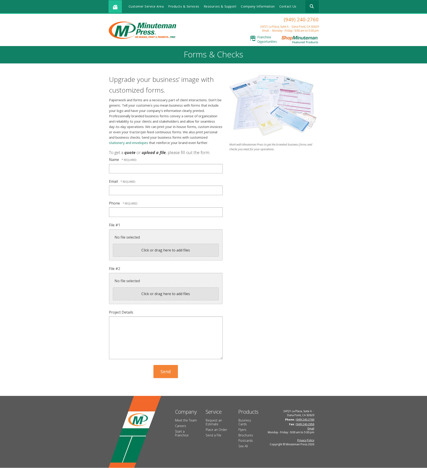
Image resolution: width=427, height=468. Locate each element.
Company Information (258, 6)
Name (114, 159)
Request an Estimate (214, 422)
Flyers (242, 429)
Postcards (245, 440)
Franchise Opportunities (267, 39)
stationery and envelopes (128, 142)
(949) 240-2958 (305, 424)
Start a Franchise (182, 433)
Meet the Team (186, 420)
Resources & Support (220, 6)
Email (265, 30)
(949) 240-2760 (301, 19)
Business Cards (244, 422)
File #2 (114, 268)
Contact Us (287, 6)
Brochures (245, 435)
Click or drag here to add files (165, 250)
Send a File (213, 435)
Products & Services (183, 6)
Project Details (121, 312)
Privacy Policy (305, 440)
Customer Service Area (146, 6)
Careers (180, 426)
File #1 (114, 225)
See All (243, 446)
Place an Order (216, 429)
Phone (115, 203)
